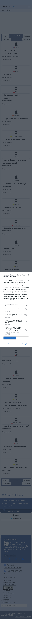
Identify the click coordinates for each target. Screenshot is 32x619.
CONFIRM (10, 338)
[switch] (25, 309)
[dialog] (16, 309)
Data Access (16, 344)
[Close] (28, 275)
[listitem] (16, 305)
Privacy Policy (25, 344)
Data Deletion (6, 344)
